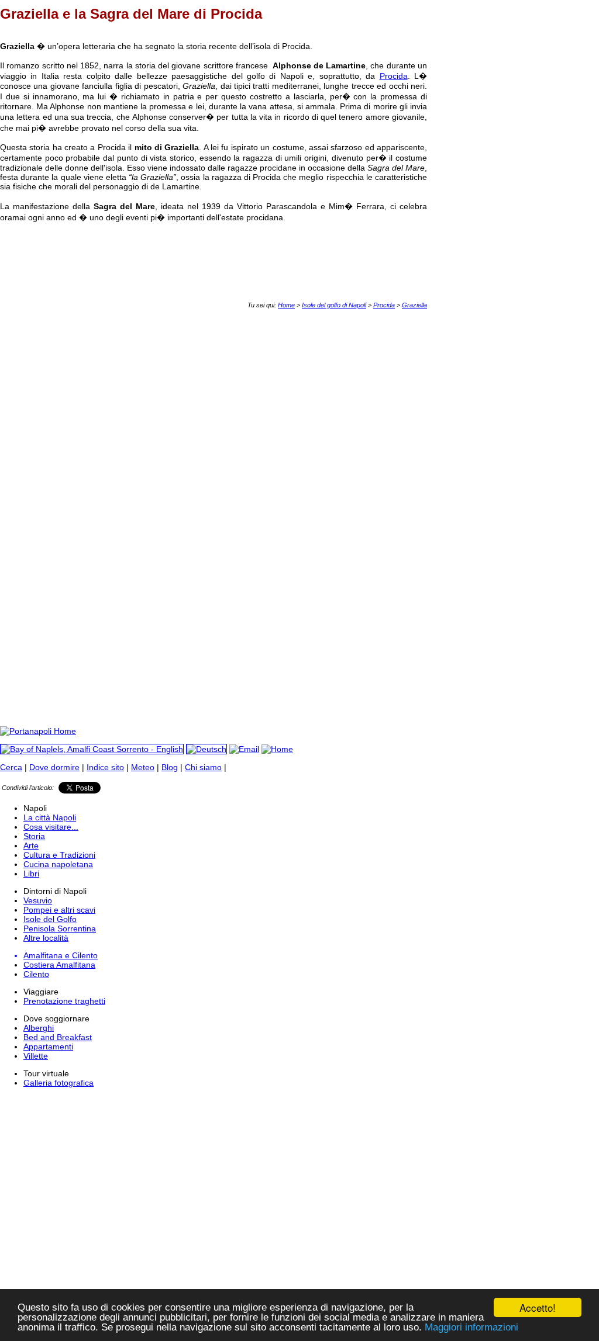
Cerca (11, 767)
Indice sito (105, 767)
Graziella (414, 305)
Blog (169, 767)
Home (286, 305)
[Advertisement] (213, 335)
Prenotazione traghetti (64, 1001)
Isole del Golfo (50, 919)
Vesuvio (37, 900)
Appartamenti (48, 1046)
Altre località (45, 937)
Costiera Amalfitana (59, 964)
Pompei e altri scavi (59, 909)
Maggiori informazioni (471, 1327)
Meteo (142, 767)
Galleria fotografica (58, 1082)
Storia (34, 836)
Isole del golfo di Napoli (334, 305)
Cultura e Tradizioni (59, 855)
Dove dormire (54, 767)
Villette (35, 1056)
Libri (31, 873)
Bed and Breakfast (57, 1037)
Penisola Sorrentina (59, 928)
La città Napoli (49, 817)
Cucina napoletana (58, 864)
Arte (31, 845)
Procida (394, 76)
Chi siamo (203, 767)
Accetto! (537, 1307)
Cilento (36, 974)
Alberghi (38, 1027)
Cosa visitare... (50, 826)
